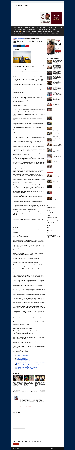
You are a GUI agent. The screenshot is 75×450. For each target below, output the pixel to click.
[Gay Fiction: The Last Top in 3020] (49, 138)
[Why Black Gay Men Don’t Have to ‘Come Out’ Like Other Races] (49, 60)
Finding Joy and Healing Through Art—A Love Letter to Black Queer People (57, 150)
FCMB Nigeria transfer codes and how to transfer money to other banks (29, 364)
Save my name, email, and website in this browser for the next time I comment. (27, 441)
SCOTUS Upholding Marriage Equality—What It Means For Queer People (57, 133)
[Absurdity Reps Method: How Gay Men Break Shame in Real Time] (49, 103)
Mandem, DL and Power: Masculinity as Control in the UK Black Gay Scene (57, 72)
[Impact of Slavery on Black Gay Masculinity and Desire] (49, 122)
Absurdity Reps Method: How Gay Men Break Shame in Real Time (57, 104)
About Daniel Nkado (37, 35)
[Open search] (61, 27)
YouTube (59, 448)
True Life (39, 31)
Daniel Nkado (20, 44)
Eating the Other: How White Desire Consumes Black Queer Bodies (57, 98)
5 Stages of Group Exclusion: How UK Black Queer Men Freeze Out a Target (57, 109)
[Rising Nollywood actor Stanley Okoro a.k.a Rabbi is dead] (29, 378)
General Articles (17, 38)
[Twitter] (57, 2)
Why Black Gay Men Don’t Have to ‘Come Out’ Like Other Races (57, 61)
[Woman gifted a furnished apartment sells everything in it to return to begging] (40, 378)
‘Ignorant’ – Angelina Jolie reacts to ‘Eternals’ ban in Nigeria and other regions (18, 383)
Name (14, 427)
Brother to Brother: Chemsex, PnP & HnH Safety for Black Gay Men (57, 155)
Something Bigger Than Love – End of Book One (25, 368)
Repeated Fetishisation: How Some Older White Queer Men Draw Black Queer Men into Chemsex (57, 67)
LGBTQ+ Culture (32, 27)
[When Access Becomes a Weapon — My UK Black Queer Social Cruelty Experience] (49, 191)
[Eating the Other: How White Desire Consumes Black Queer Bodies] (49, 97)
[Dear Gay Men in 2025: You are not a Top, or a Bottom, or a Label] (49, 117)
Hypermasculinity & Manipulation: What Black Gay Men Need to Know (57, 161)
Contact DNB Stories (18, 35)
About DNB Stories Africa (23, 27)
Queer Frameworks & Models (20, 29)
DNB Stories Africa (21, 5)
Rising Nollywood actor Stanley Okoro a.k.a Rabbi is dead (29, 383)
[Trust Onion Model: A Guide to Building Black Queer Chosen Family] (49, 81)
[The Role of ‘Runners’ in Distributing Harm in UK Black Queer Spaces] (49, 180)
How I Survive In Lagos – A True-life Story (23, 360)
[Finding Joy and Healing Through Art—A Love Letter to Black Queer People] (49, 149)
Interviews (49, 214)
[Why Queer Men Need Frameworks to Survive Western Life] (49, 76)
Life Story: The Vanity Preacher (22, 355)
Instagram (55, 448)
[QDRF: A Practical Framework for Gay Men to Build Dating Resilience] (49, 92)
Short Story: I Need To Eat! (21, 358)
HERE (51, 54)
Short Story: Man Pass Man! (21, 356)
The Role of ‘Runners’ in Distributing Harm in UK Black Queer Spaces (57, 181)
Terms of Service (17, 33)
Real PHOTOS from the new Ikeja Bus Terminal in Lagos (26, 366)
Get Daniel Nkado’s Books (52, 33)
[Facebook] (56, 2)
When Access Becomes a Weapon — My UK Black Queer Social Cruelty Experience (57, 192)
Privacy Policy (56, 31)
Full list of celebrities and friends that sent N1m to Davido (26, 367)
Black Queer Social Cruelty (44, 29)
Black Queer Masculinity (32, 29)
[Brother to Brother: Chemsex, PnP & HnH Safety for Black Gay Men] (49, 155)
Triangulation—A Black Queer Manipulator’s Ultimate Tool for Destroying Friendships (57, 186)
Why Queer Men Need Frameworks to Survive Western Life (57, 77)
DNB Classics (22, 38)
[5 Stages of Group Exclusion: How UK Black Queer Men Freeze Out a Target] (49, 108)
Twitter (52, 448)
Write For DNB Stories (47, 31)
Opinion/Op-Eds (55, 29)
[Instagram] (58, 2)
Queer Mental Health (41, 27)
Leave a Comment (25, 44)
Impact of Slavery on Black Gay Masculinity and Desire (57, 123)
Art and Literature (26, 31)
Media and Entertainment (52, 217)
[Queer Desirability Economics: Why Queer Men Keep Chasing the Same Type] (49, 86)
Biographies (34, 31)
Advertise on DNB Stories (40, 33)
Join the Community (28, 35)
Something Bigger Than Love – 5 (22, 359)
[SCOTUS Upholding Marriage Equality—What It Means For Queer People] (49, 132)
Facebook (49, 448)
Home (15, 27)
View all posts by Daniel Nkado (26, 406)
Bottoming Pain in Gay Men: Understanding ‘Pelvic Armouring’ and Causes (57, 166)
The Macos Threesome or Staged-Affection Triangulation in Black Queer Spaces (57, 198)
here (22, 404)
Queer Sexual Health (51, 27)
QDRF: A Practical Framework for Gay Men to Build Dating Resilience (57, 93)
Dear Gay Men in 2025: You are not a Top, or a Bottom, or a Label (57, 118)
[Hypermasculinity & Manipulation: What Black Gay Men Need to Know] (49, 160)
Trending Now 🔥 (17, 31)
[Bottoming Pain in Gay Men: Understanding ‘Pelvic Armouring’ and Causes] (49, 165)
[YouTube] (60, 2)
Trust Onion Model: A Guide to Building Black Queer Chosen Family (57, 82)
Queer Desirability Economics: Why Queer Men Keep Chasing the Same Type (57, 88)
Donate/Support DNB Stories (28, 33)
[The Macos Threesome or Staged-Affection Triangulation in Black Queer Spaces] (49, 197)
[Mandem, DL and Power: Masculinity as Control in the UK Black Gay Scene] (49, 71)
